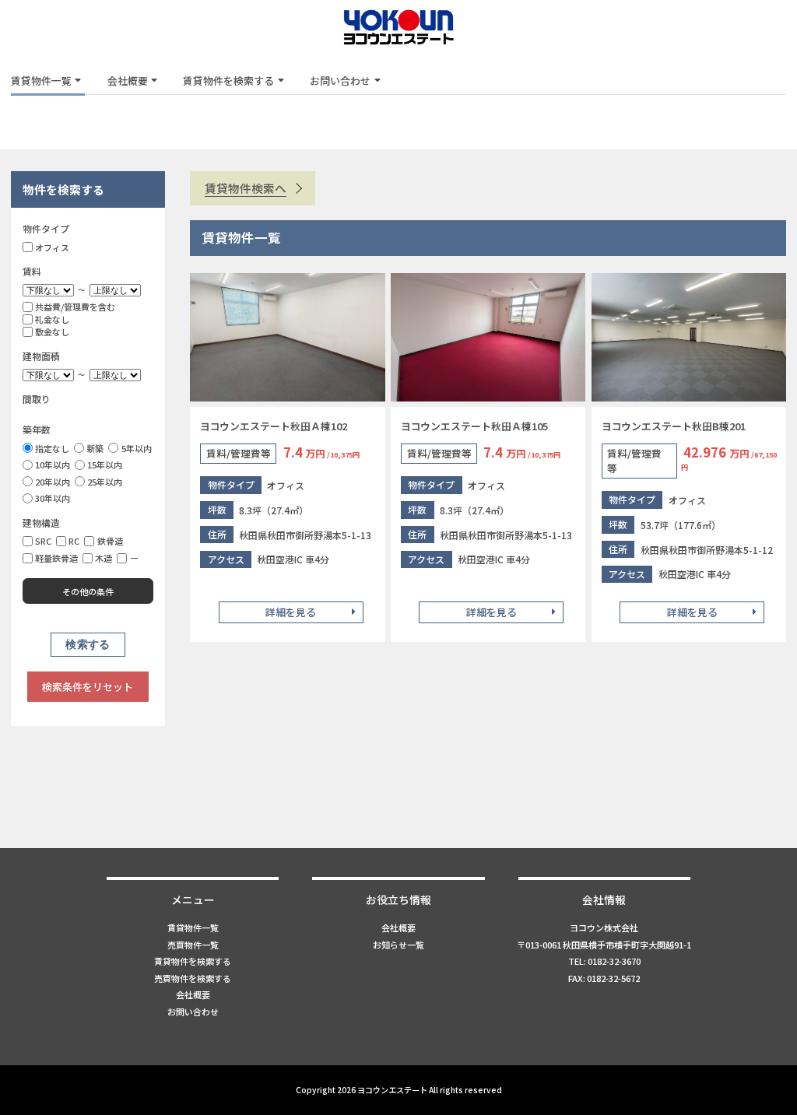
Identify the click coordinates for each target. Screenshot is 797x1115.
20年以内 (52, 481)
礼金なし (52, 319)
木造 (103, 558)
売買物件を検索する (192, 978)
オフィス (52, 247)
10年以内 (52, 464)
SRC (43, 541)
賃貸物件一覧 (41, 80)
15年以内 (104, 464)
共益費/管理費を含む (75, 306)
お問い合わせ (340, 80)
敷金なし (52, 331)
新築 (95, 448)
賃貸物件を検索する (228, 80)
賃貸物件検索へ (245, 188)
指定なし (52, 448)
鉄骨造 (110, 541)
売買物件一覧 (193, 944)
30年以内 (52, 498)
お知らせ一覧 (398, 944)
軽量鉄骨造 (56, 558)
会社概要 (127, 80)
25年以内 (104, 481)
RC (73, 541)
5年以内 (136, 448)
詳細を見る (290, 612)
